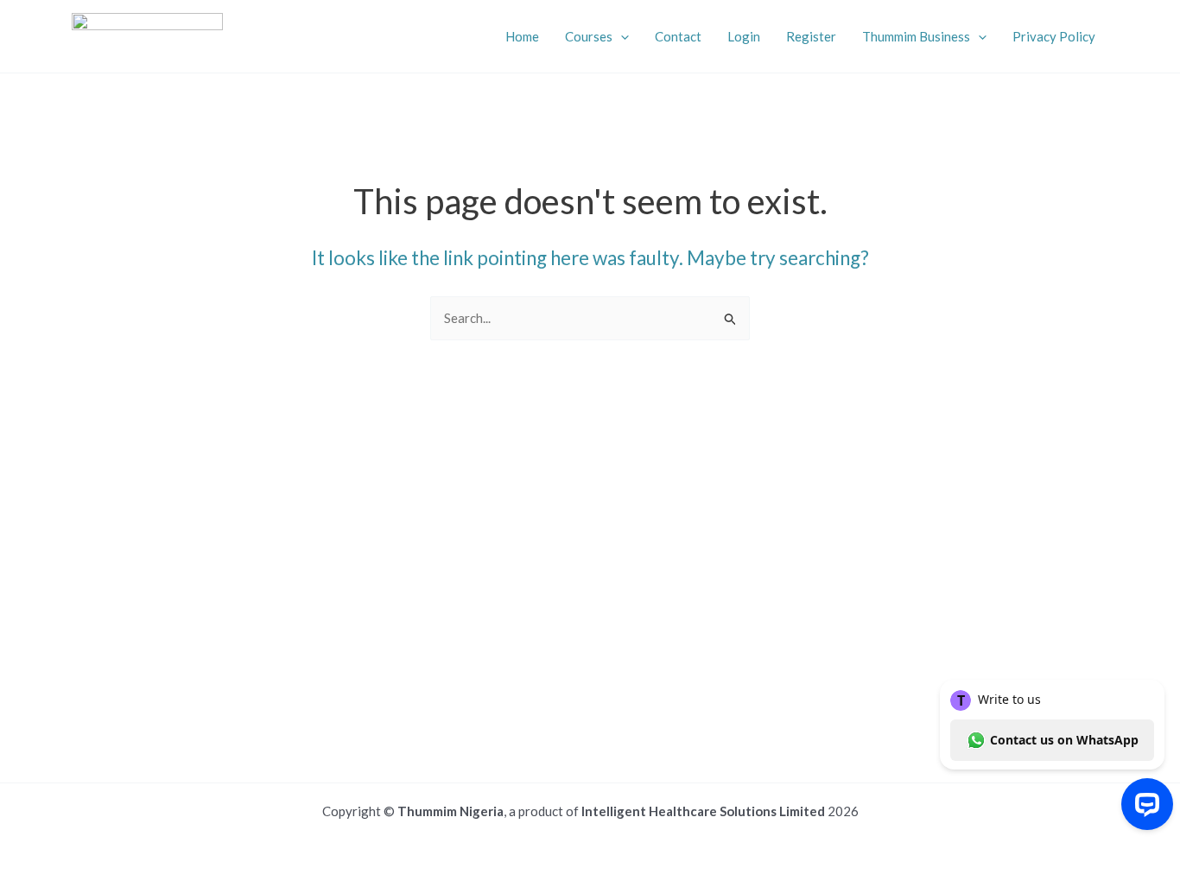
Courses (588, 36)
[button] (620, 36)
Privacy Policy (1053, 36)
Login (743, 36)
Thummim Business (916, 36)
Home (522, 36)
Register (811, 36)
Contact (678, 36)
